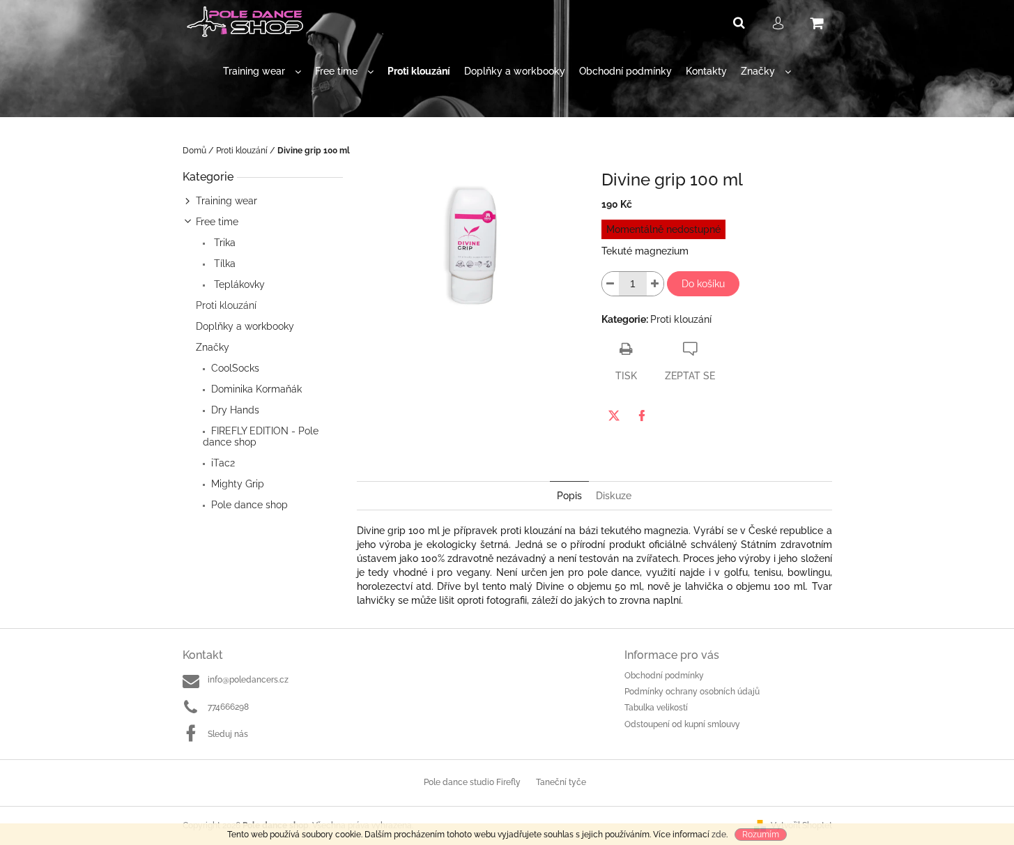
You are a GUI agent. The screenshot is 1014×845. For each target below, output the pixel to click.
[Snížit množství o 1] (610, 284)
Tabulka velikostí (656, 708)
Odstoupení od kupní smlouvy (682, 724)
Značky (212, 347)
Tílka (223, 263)
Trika (223, 242)
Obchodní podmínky (664, 675)
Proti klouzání (226, 305)
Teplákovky (238, 284)
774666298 (228, 707)
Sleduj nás (228, 734)
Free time (217, 221)
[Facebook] (641, 415)
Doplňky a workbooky (245, 326)
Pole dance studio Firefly (472, 782)
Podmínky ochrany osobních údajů (692, 691)
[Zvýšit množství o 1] (655, 284)
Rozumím (760, 834)
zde (719, 834)
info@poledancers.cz (248, 680)
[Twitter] (614, 415)
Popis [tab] (569, 495)
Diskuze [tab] (613, 495)
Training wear (226, 200)
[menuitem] (262, 71)
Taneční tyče (561, 782)
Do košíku (703, 283)
